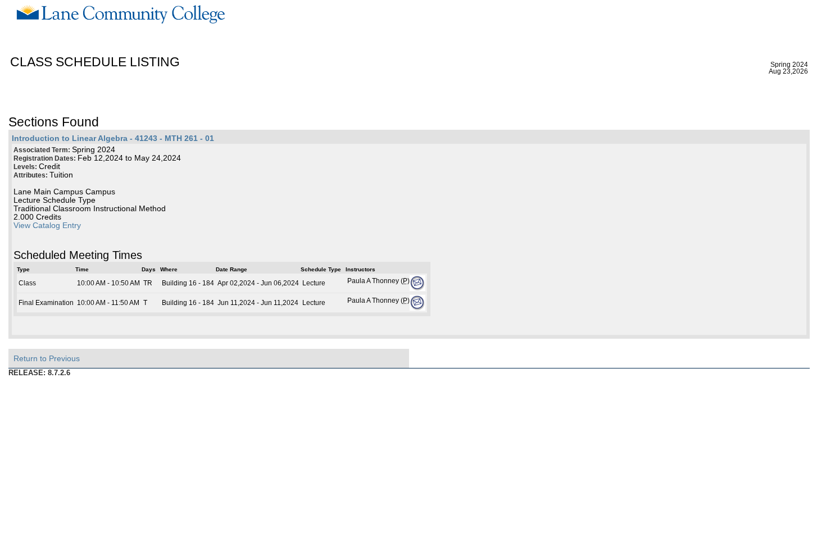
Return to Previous (46, 358)
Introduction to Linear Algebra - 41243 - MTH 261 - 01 (113, 138)
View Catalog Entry (47, 225)
